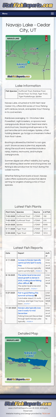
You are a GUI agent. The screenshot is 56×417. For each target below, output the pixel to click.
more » (39, 271)
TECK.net (46, 414)
